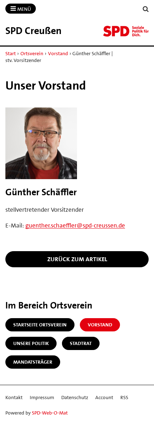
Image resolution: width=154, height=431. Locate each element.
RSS (124, 397)
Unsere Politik (31, 343)
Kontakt (14, 397)
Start (10, 53)
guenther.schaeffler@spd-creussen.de (75, 225)
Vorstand (58, 53)
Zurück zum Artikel (77, 259)
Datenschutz (74, 397)
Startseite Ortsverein (40, 324)
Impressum (42, 397)
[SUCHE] (146, 9)
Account (104, 397)
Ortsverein (31, 53)
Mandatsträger (32, 362)
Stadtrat (81, 343)
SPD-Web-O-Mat (50, 413)
